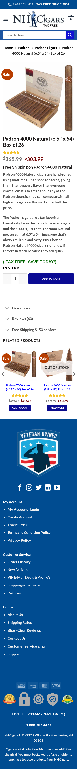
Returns (14, 593)
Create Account (20, 517)
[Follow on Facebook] (20, 488)
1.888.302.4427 (38, 725)
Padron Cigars (46, 48)
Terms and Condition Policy (29, 532)
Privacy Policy (19, 540)
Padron (24, 48)
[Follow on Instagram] (29, 488)
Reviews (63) (22, 318)
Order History (19, 562)
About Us (15, 615)
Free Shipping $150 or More (34, 329)
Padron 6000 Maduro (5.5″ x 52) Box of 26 (57, 387)
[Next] (73, 382)
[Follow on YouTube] (57, 488)
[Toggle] (7, 308)
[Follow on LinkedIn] (48, 488)
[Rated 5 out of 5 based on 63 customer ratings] (38, 152)
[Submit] (70, 35)
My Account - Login (23, 509)
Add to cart (51, 278)
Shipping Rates (20, 622)
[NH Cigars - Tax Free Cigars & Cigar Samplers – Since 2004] (38, 19)
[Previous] (3, 382)
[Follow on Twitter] (38, 488)
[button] (5, 19)
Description (21, 308)
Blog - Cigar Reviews (24, 630)
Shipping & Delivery (24, 585)
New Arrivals (18, 569)
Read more (57, 407)
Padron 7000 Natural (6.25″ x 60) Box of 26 (20, 387)
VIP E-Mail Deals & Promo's (29, 577)
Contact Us (17, 638)
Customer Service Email (27, 646)
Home (8, 48)
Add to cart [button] (20, 407)
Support (14, 654)
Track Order (17, 525)
